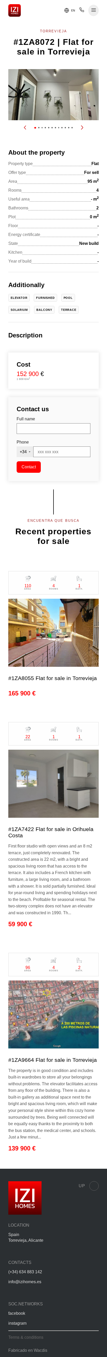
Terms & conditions (25, 1337)
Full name (26, 419)
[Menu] (93, 10)
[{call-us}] (81, 11)
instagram (17, 1323)
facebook (16, 1313)
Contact (29, 467)
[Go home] (14, 10)
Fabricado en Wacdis (27, 1350)
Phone (23, 442)
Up (82, 1186)
